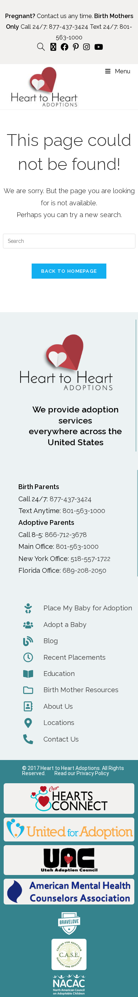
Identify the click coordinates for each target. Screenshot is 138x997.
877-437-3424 (68, 26)
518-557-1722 (90, 558)
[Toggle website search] (41, 47)
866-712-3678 (66, 534)
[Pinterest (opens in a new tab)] (76, 47)
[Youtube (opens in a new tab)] (97, 47)
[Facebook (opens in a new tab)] (65, 47)
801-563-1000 (84, 511)
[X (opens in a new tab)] (53, 47)
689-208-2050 (84, 570)
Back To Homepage (69, 271)
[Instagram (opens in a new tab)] (86, 47)
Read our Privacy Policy (81, 773)
